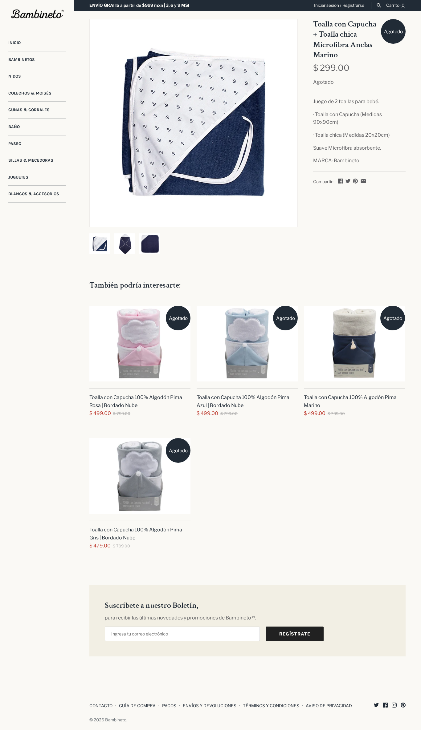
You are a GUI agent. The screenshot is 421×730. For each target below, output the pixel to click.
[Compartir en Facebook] (340, 181)
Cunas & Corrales (29, 109)
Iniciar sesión (326, 5)
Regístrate (294, 633)
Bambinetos (21, 59)
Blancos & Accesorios (33, 194)
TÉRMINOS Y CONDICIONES (271, 705)
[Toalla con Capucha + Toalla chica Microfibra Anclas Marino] (193, 123)
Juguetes (18, 177)
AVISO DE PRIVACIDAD (329, 705)
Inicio (14, 42)
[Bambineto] (37, 14)
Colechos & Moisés (29, 93)
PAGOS (169, 705)
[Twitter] (376, 706)
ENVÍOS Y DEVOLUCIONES (209, 705)
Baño (14, 126)
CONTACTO (100, 705)
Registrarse (353, 5)
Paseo (14, 143)
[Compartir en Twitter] (347, 181)
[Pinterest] (403, 706)
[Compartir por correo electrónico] (363, 181)
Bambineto (115, 719)
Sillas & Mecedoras (30, 160)
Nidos (14, 76)
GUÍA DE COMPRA (137, 705)
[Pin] (355, 181)
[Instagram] (394, 706)
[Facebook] (385, 706)
